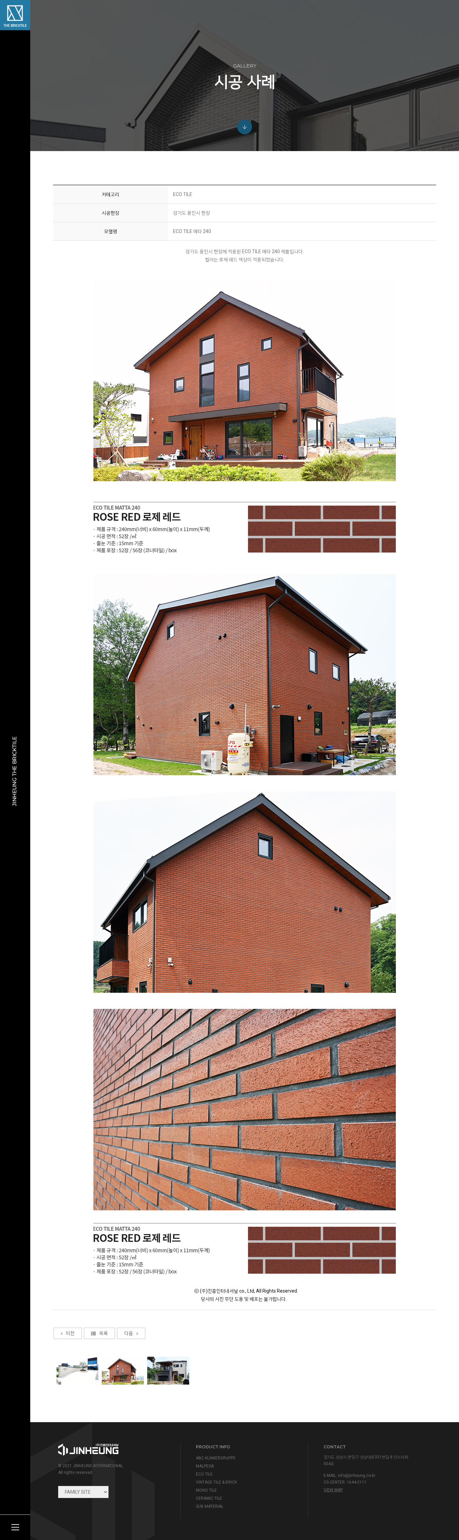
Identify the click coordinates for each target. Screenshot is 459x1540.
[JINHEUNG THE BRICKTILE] (15, 15)
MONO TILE (206, 1490)
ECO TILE (204, 1474)
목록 (103, 1333)
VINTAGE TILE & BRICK (216, 1482)
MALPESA (205, 1466)
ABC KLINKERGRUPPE (216, 1458)
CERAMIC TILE (209, 1498)
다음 (128, 1333)
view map (333, 1490)
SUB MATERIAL (209, 1506)
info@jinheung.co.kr (356, 1475)
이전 (70, 1333)
